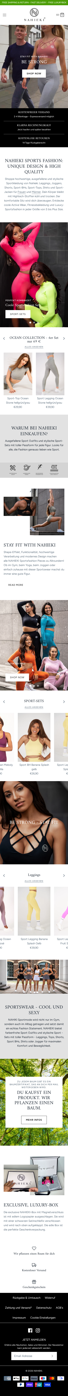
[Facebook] (30, 1330)
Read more (15, 585)
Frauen (22, 192)
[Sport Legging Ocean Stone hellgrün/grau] (50, 374)
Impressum (19, 1317)
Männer (36, 192)
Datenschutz (43, 1307)
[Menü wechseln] (4, 14)
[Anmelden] (52, 1356)
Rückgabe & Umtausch (26, 1297)
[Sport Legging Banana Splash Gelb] (34, 911)
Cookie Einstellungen (42, 1317)
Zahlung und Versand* (18, 1307)
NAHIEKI (38, 1371)
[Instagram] (38, 1330)
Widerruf (50, 1297)
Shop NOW (34, 73)
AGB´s (59, 1307)
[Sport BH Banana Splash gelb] (34, 737)
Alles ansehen (34, 347)
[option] (34, 274)
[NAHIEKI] (34, 15)
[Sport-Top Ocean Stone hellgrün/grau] (18, 374)
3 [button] (40, 321)
